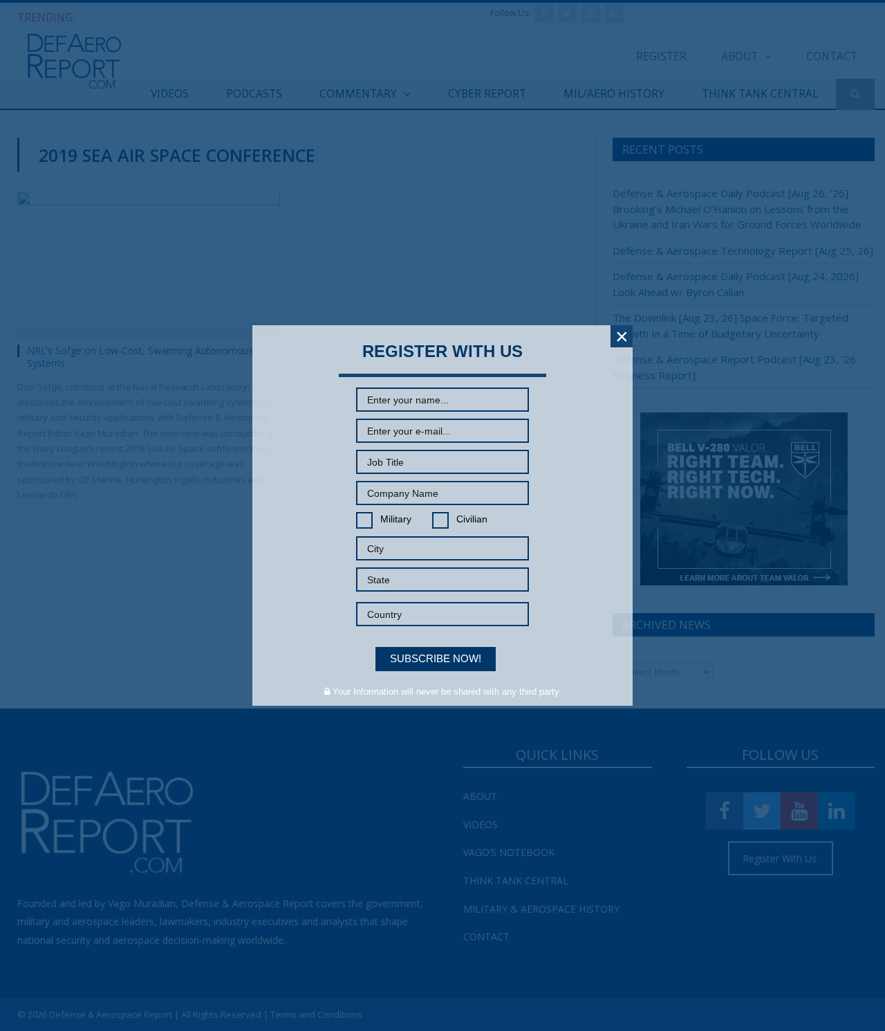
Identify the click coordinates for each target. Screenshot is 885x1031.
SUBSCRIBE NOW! (435, 658)
